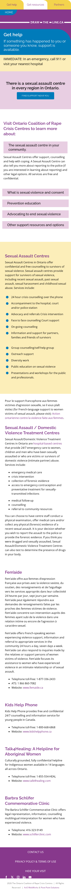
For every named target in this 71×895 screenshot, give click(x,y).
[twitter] (12, 877)
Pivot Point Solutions (50, 887)
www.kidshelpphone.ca (37, 731)
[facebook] (6, 877)
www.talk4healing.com (37, 781)
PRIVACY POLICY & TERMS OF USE (35, 861)
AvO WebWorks (31, 887)
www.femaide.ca (33, 687)
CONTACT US (36, 852)
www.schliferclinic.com (37, 834)
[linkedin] (24, 877)
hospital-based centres (47, 443)
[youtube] (30, 877)
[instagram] (18, 877)
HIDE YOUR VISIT (35, 871)
